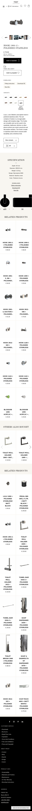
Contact (4, 752)
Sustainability (5, 772)
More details (9, 140)
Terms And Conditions (8, 739)
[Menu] (3, 7)
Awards (4, 757)
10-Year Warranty (7, 779)
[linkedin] (22, 722)
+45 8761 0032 (5, 800)
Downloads (5, 729)
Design (4, 759)
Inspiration (5, 736)
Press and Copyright (7, 744)
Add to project (11, 73)
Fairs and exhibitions (8, 741)
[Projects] (25, 6)
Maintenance (5, 777)
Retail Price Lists (6, 734)
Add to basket (11, 61)
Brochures (5, 731)
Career (4, 762)
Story (3, 754)
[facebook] (10, 722)
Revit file (7, 87)
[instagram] (14, 722)
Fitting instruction (9, 83)
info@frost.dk (5, 802)
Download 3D (21, 83)
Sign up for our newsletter (21, 807)
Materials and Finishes (8, 774)
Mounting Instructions (8, 782)
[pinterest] (18, 722)
